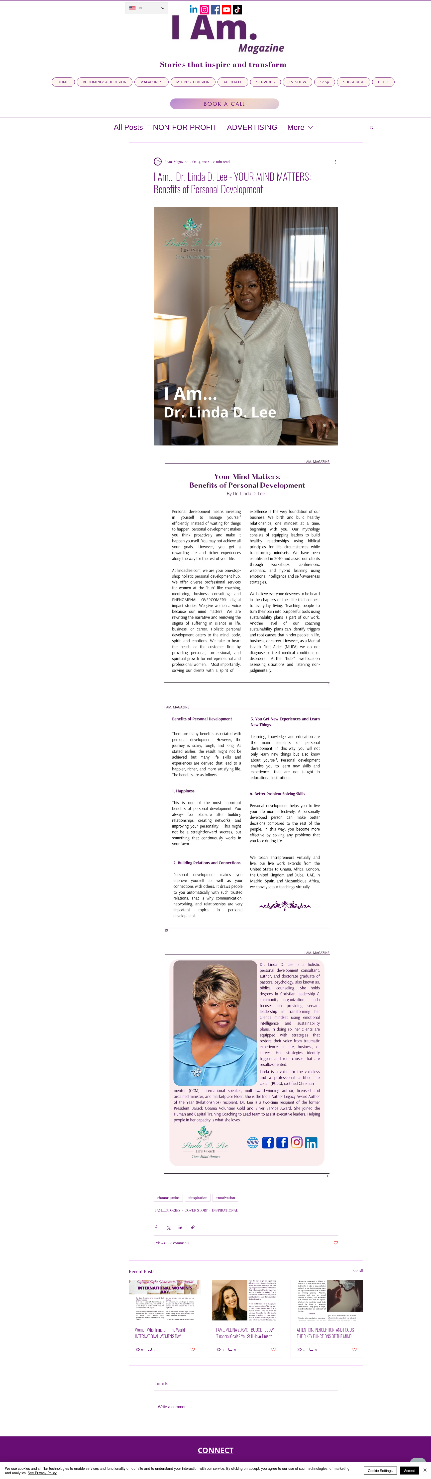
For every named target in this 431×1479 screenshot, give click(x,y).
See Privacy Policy (42, 1472)
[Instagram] (204, 9)
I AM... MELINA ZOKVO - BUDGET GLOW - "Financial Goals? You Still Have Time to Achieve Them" (246, 1332)
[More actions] (335, 162)
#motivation (225, 1197)
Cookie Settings (380, 1470)
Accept (409, 1470)
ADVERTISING (252, 127)
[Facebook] (215, 9)
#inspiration (197, 1197)
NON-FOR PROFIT (185, 127)
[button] (371, 127)
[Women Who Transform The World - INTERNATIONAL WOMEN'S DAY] (165, 1300)
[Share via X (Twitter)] (168, 1227)
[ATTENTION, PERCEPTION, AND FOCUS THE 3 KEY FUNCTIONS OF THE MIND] (327, 1300)
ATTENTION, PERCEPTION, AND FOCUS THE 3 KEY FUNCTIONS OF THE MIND (325, 1332)
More (296, 127)
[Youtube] (226, 9)
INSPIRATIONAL (225, 1210)
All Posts (128, 127)
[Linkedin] (193, 9)
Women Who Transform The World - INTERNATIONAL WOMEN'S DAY (161, 1332)
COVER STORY (196, 1210)
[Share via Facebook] (156, 1227)
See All (358, 1270)
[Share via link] (192, 1227)
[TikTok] (237, 9)
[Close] (425, 1470)
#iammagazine (168, 1197)
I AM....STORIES (167, 1210)
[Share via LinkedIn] (180, 1227)
